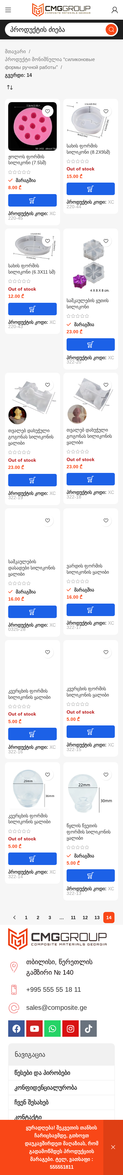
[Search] (111, 29)
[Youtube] (34, 1028)
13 (97, 917)
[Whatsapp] (52, 1028)
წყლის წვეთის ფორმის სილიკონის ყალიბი (89, 832)
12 (85, 917)
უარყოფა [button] (113, 1147)
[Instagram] (70, 1028)
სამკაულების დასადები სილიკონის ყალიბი (31, 568)
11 (73, 917)
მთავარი (16, 51)
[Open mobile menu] (8, 9)
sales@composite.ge (56, 1007)
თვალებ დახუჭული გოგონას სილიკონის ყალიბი (30, 437)
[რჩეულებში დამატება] (47, 111)
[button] (32, 200)
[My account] (114, 9)
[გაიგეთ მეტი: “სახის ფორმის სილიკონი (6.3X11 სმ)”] (32, 309)
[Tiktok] (88, 1028)
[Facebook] (16, 1028)
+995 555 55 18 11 (53, 989)
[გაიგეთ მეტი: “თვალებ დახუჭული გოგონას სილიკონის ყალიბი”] (32, 480)
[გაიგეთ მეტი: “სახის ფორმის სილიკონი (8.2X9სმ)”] (91, 189)
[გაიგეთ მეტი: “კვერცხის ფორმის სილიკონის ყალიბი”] (32, 734)
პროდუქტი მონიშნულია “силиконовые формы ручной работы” (50, 63)
